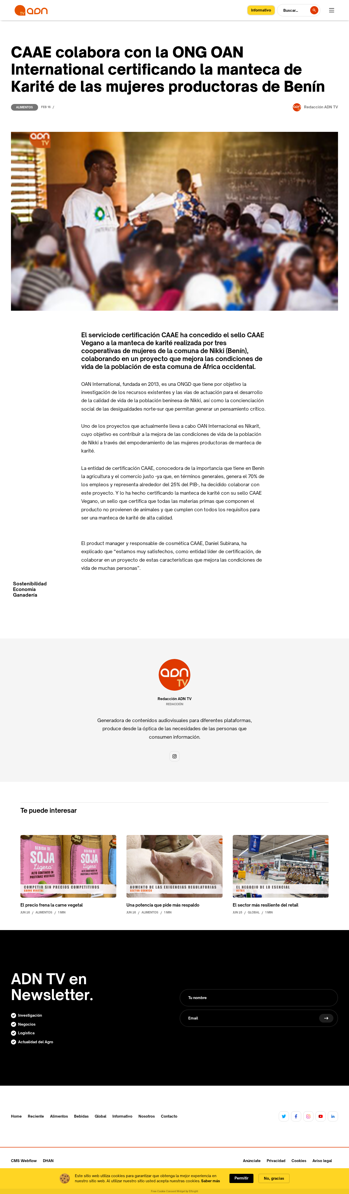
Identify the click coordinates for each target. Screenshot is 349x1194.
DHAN (48, 1160)
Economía (24, 589)
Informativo (122, 1116)
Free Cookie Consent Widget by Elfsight (174, 1191)
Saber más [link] (210, 1181)
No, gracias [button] (274, 1178)
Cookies (299, 1160)
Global (100, 1116)
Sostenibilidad (30, 583)
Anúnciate (252, 1160)
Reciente (36, 1116)
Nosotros (146, 1116)
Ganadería (25, 595)
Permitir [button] (241, 1178)
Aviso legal (322, 1160)
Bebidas (81, 1116)
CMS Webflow (24, 1160)
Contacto (169, 1116)
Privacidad (276, 1160)
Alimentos (24, 107)
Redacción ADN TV (175, 699)
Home (16, 1116)
